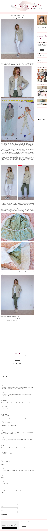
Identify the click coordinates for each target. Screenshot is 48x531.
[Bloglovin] (43, 13)
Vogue (6, 376)
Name (2, 502)
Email (2, 506)
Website (2, 510)
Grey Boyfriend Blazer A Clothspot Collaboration (21, 372)
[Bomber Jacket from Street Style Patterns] (5, 367)
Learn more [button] (13, 525)
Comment (2, 492)
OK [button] (9, 527)
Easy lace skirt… (4, 378)
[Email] (45, 13)
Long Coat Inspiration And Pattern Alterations (13, 372)
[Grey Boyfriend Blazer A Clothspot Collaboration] (22, 367)
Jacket (3, 376)
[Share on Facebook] (1, 375)
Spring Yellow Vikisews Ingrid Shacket (30, 372)
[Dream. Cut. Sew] (24, 6)
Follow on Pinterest (42, 119)
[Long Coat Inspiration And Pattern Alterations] (13, 367)
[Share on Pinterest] (3, 375)
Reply (2, 390)
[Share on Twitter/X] (2, 375)
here (42, 29)
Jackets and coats (20, 15)
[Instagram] (15, 353)
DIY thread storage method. (28, 378)
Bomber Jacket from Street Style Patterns (5, 372)
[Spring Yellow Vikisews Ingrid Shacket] (30, 367)
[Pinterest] (42, 13)
